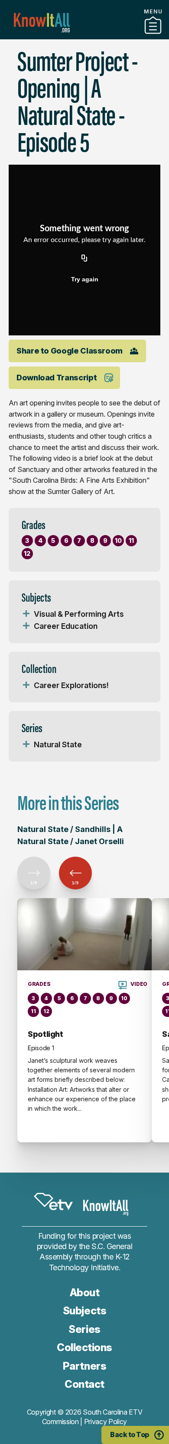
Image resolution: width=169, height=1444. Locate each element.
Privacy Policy (105, 1421)
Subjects (84, 1310)
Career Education (66, 626)
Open (26, 614)
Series (84, 1329)
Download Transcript (56, 377)
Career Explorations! (71, 685)
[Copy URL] (84, 258)
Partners (84, 36)
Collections (84, 1347)
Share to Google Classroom (69, 350)
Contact (84, 1384)
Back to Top (129, 1434)
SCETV (53, 1201)
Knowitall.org (42, 22)
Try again (84, 279)
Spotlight (45, 1034)
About (85, 1292)
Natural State (58, 744)
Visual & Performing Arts (79, 613)
